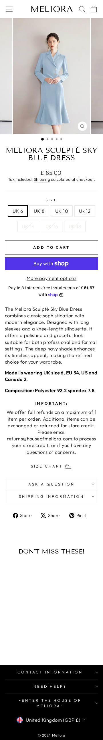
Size (51, 200)
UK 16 (51, 226)
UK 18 (75, 226)
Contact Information (50, 672)
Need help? (50, 686)
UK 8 (39, 211)
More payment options (51, 278)
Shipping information (51, 496)
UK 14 (28, 226)
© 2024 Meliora (51, 735)
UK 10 (61, 211)
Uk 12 (84, 211)
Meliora (51, 9)
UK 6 (18, 211)
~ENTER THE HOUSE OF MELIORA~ (50, 703)
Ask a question (51, 484)
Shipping (42, 179)
